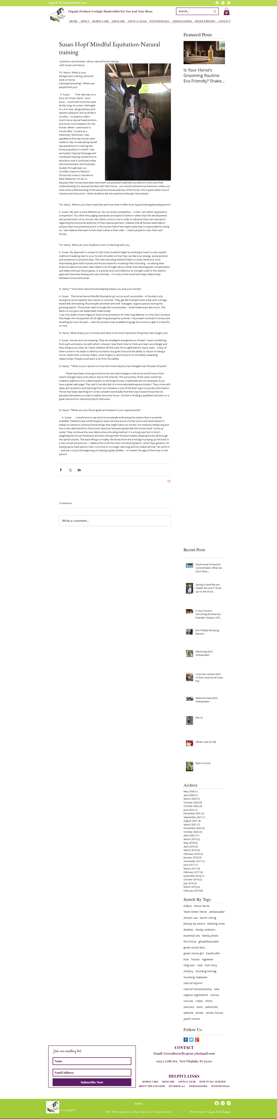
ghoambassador (209, 941)
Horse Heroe (202, 906)
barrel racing (208, 918)
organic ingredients (196, 995)
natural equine (193, 983)
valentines (211, 1007)
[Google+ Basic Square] (197, 1040)
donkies (188, 929)
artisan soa (190, 918)
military (188, 971)
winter (200, 1013)
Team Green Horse (195, 911)
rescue (214, 995)
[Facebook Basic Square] (186, 1040)
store (199, 1007)
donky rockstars (205, 929)
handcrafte (213, 953)
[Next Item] (219, 53)
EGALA (188, 906)
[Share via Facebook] (61, 470)
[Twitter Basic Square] (191, 1040)
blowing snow (216, 923)
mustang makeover (196, 977)
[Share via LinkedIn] (79, 470)
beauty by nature (194, 923)
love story (211, 965)
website (188, 1013)
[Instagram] (222, 2)
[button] (226, 11)
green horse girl (194, 953)
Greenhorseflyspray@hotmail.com (189, 1053)
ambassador (217, 911)
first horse (190, 941)
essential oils (192, 935)
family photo (210, 935)
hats (186, 959)
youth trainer (192, 1019)
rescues (188, 1001)
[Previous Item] (189, 53)
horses (195, 959)
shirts (208, 1001)
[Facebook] (217, 2)
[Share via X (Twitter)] (70, 470)
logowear (207, 959)
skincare (189, 1007)
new (216, 989)
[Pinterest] (228, 2)
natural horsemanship (198, 989)
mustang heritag (205, 971)
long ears (189, 965)
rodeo (199, 1001)
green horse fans (194, 947)
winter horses (214, 1013)
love (200, 965)
